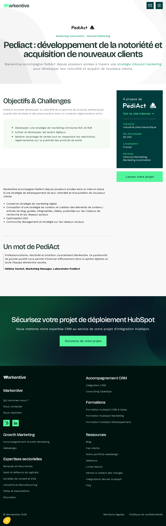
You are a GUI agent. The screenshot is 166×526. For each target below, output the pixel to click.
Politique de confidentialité (146, 514)
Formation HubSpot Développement (108, 421)
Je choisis (37, 509)
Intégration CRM (96, 385)
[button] (7, 520)
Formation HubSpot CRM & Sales (106, 409)
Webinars (91, 460)
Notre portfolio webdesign (102, 454)
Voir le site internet (136, 113)
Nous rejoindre (12, 412)
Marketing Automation (70, 36)
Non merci (14, 509)
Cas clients (93, 447)
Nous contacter (13, 406)
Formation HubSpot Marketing (105, 415)
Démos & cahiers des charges (104, 472)
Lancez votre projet (140, 176)
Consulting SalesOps (99, 391)
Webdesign (10, 447)
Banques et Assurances (18, 466)
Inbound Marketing (98, 36)
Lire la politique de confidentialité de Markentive (27, 499)
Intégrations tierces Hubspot (104, 479)
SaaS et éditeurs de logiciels (21, 472)
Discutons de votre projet (83, 341)
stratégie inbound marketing (139, 64)
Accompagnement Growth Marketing (26, 441)
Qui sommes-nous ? (16, 400)
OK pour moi (60, 509)
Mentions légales (113, 514)
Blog (88, 441)
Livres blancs (94, 466)
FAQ (88, 485)
